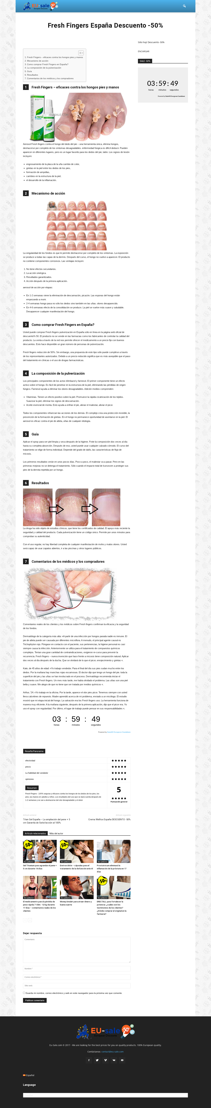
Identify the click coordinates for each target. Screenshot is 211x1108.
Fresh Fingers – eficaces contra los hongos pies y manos (55, 57)
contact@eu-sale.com (112, 1051)
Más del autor (56, 833)
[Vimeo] (105, 1060)
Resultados (32, 75)
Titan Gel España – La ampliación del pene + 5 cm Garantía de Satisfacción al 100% (46, 821)
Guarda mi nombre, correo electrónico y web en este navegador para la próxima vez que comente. (74, 993)
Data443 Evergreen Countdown (119, 732)
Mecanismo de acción (37, 61)
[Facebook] (89, 1060)
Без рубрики (29, 862)
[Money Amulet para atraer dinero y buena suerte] (77, 887)
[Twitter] (97, 1060)
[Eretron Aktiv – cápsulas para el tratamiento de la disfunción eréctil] (77, 851)
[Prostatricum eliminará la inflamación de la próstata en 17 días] (114, 851)
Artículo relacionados (35, 833)
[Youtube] (122, 1060)
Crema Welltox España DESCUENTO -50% (109, 819)
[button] (184, 6)
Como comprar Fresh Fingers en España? (47, 64)
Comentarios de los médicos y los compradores (50, 78)
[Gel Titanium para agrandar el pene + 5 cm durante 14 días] (40, 851)
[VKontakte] (114, 1060)
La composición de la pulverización (44, 68)
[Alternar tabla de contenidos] (79, 53)
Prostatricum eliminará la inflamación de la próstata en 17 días (111, 868)
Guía (29, 71)
